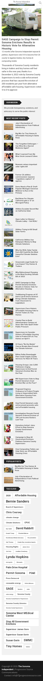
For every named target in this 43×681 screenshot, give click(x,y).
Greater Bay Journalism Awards (27, 542)
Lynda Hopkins (17, 557)
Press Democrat (12, 578)
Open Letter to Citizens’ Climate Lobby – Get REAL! (26, 220)
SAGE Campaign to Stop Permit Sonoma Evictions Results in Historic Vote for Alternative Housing (26, 286)
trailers (28, 647)
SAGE (9, 588)
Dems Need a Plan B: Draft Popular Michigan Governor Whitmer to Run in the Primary (26, 190)
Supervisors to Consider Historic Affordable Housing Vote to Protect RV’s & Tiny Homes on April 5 (27, 335)
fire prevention (32, 538)
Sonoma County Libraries (16, 603)
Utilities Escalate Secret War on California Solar (27, 210)
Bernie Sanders (17, 501)
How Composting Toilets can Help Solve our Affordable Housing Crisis (27, 451)
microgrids (9, 562)
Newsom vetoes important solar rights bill (26, 165)
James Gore (26, 547)
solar (28, 589)
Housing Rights (12, 547)
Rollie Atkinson (29, 583)
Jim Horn (8, 551)
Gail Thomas (9, 542)
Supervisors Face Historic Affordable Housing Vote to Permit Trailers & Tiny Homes (26, 311)
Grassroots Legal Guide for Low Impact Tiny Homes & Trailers (26, 264)
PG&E (32, 573)
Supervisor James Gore (17, 629)
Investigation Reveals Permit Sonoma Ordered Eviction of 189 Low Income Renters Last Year (27, 416)
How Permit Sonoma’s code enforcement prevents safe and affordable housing (26, 405)
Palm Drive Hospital (16, 567)
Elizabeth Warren (23, 533)
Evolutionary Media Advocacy (14, 538)
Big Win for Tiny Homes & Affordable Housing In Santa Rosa (27, 135)
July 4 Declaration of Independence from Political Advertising (27, 125)
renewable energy (13, 583)
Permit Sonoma (15, 573)
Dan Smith (9, 529)
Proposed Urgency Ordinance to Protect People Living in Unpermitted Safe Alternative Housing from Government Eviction (27, 393)
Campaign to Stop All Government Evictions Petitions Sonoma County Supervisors (25, 440)
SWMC (28, 640)
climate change (12, 517)
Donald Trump (10, 533)
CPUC (27, 522)
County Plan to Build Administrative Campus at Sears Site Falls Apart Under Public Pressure (26, 323)
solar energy (9, 594)
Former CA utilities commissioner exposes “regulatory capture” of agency (25, 178)
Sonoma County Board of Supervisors (17, 599)
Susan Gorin (12, 640)
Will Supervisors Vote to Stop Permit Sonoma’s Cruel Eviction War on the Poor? (27, 381)
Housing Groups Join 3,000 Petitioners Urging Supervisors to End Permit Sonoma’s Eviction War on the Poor (26, 369)
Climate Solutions (13, 523)
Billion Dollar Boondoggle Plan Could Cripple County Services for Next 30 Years (26, 356)
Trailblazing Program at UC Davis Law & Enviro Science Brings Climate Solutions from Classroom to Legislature (26, 299)
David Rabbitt (24, 528)
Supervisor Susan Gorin (17, 634)
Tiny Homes (14, 646)
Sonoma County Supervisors (14, 608)
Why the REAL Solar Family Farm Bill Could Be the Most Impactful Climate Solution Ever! (26, 253)
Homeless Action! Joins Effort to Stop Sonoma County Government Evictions (25, 428)
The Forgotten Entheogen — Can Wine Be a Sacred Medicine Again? (26, 146)
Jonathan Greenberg (21, 551)
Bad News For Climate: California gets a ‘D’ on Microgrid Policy (24, 201)
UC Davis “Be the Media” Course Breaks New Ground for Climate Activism (26, 346)
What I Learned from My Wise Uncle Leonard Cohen (26, 155)
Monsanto (19, 562)
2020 (8, 495)
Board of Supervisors (14, 507)
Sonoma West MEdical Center (19, 614)
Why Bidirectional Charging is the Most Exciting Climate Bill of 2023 (26, 274)
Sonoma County (23, 594)
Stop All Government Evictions (17, 622)
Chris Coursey (14, 512)
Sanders (20, 589)
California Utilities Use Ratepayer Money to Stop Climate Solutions (25, 242)
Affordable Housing (25, 495)
